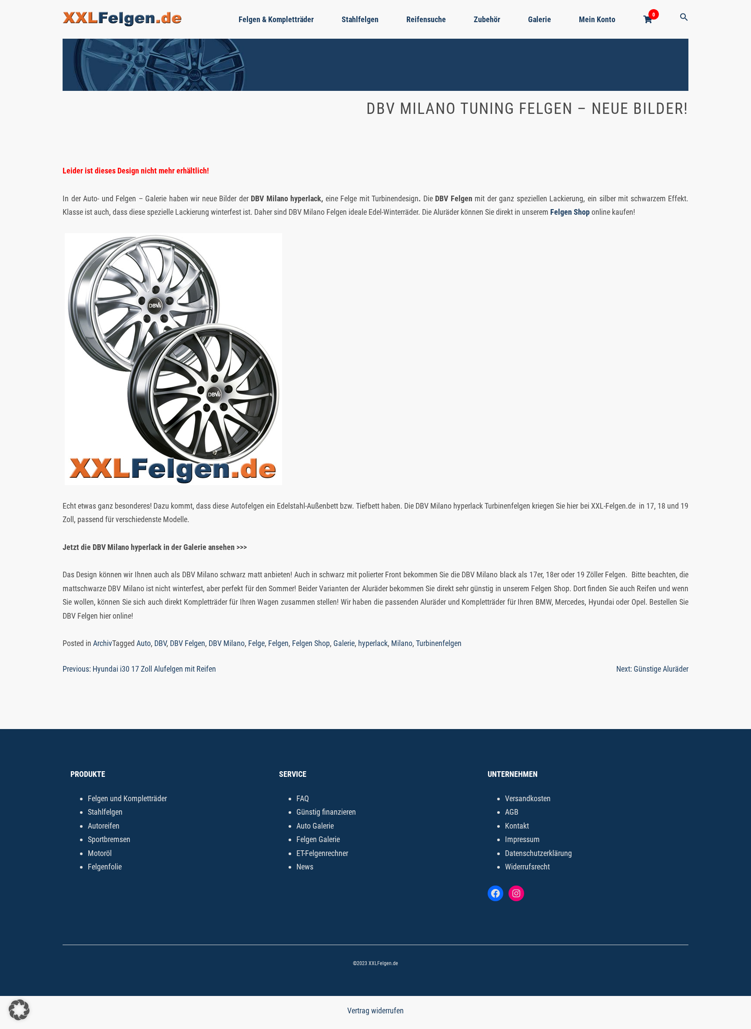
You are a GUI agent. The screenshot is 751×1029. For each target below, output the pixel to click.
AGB (511, 811)
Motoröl (100, 853)
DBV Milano (227, 643)
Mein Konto (597, 19)
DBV (160, 643)
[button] (684, 18)
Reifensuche (426, 19)
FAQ (302, 798)
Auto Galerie (315, 825)
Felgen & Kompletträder (276, 19)
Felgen (278, 643)
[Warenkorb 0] (647, 20)
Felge (256, 643)
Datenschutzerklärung (538, 853)
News (304, 866)
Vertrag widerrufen (375, 1010)
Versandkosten (528, 798)
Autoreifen (104, 825)
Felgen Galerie (318, 839)
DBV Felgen (187, 643)
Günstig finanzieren (326, 811)
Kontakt (517, 825)
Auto (143, 643)
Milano (401, 643)
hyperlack (373, 643)
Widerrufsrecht (527, 866)
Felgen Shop (311, 643)
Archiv (102, 643)
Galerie (539, 19)
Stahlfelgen (360, 19)
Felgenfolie (105, 866)
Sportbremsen (109, 839)
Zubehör (487, 19)
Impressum (522, 839)
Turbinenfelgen (439, 643)
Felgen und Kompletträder (127, 798)
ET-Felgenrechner (322, 853)
